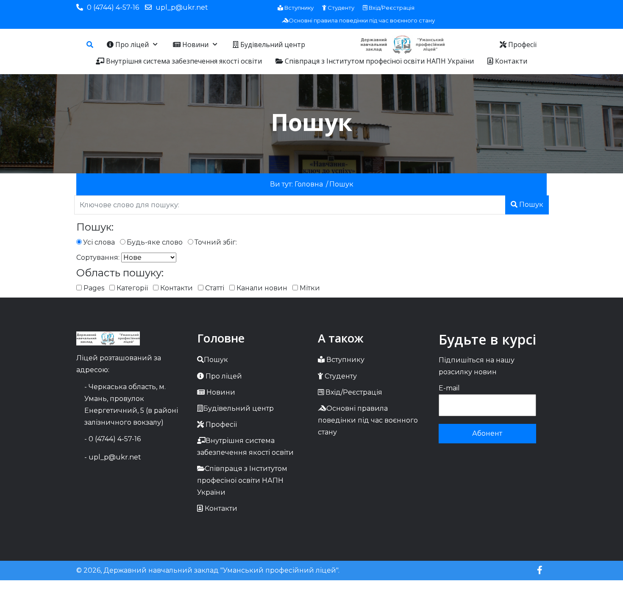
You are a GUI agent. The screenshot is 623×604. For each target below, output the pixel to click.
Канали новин (261, 288)
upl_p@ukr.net (182, 7)
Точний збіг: (216, 242)
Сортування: (98, 257)
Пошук (530, 204)
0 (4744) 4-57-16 (113, 7)
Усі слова (99, 242)
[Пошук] (90, 44)
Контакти (176, 288)
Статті (213, 288)
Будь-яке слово (155, 242)
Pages (93, 288)
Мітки (309, 288)
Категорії (131, 288)
